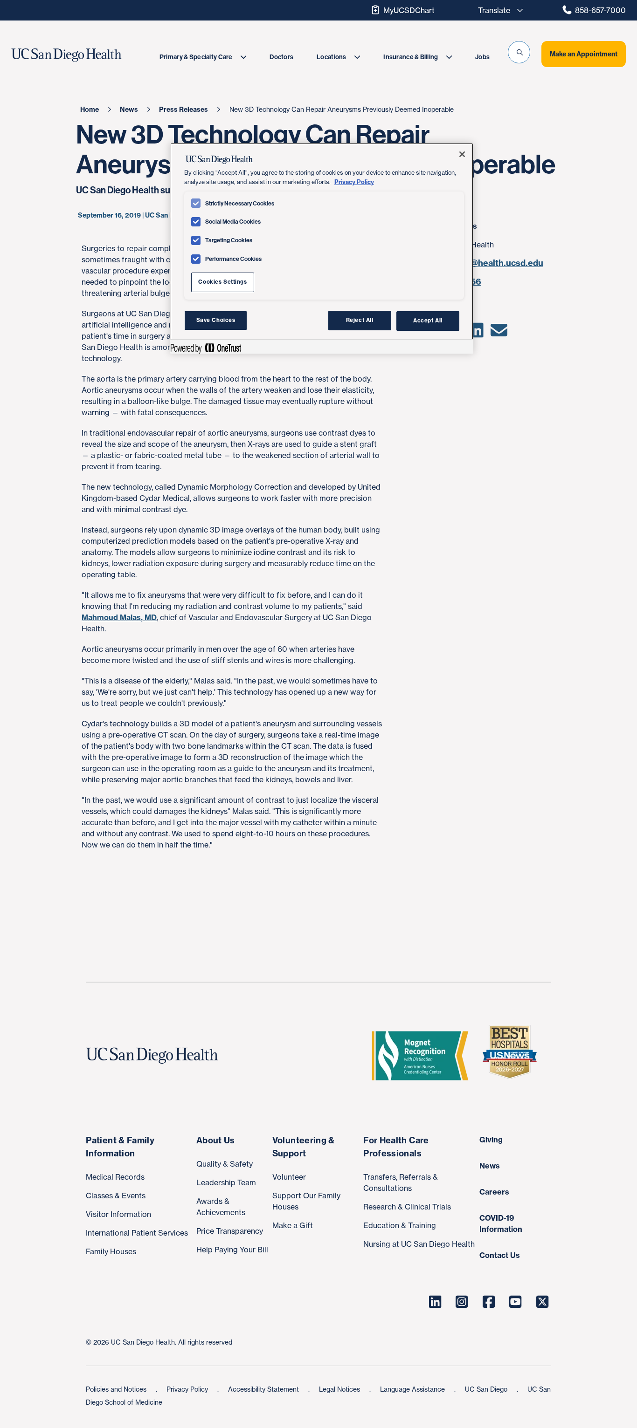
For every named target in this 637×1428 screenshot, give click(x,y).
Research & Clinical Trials (407, 1206)
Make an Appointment (583, 54)
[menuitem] (202, 57)
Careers (494, 1191)
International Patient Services (137, 1232)
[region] (321, 248)
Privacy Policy (188, 1389)
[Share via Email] (499, 333)
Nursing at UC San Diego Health (419, 1244)
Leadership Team (226, 1182)
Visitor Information (118, 1214)
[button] (519, 52)
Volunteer (289, 1177)
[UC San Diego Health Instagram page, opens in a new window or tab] (462, 1301)
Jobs (482, 57)
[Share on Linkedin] (476, 333)
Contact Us (499, 1255)
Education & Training (399, 1225)
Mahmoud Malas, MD (119, 617)
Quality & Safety (224, 1163)
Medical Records (115, 1177)
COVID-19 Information (500, 1223)
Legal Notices (340, 1389)
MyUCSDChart (409, 10)
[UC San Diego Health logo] (155, 1056)
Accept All (428, 320)
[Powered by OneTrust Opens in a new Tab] (205, 348)
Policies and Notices (117, 1389)
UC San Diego (487, 1389)
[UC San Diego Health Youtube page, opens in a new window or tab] (516, 1301)
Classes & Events (115, 1195)
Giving (491, 1139)
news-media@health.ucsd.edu (481, 263)
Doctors (281, 57)
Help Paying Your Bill (232, 1249)
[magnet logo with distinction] (424, 1056)
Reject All (360, 320)
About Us (215, 1140)
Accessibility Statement (264, 1389)
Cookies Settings (222, 282)
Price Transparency (229, 1231)
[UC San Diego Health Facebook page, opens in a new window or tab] (489, 1301)
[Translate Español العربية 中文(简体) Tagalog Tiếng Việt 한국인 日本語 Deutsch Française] (498, 10)
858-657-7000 (600, 10)
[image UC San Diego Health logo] (85, 55)
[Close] (462, 154)
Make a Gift (292, 1225)
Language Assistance (413, 1389)
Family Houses (111, 1251)
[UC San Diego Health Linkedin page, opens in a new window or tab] (435, 1301)
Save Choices (215, 320)
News (489, 1165)
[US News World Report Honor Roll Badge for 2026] (513, 1056)
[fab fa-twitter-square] (542, 1301)
